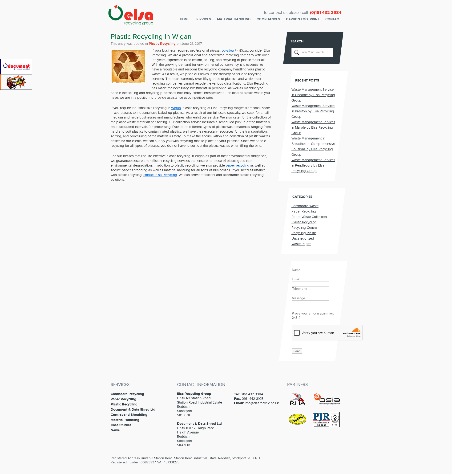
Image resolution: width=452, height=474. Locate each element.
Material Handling (233, 19)
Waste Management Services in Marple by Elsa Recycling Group (313, 127)
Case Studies (121, 425)
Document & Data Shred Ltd (133, 409)
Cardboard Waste (305, 206)
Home (185, 19)
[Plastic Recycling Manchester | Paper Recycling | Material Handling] (130, 22)
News (115, 430)
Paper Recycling (303, 211)
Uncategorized (302, 238)
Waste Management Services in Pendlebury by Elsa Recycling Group (313, 165)
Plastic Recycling (162, 43)
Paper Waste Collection (309, 217)
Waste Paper (301, 244)
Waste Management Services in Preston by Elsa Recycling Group (313, 111)
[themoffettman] (16, 88)
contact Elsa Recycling (160, 175)
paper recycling (237, 165)
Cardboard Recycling (127, 394)
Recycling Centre (304, 227)
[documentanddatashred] (16, 73)
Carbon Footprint (302, 19)
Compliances (268, 19)
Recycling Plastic (303, 233)
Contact (333, 19)
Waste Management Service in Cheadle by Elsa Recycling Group (313, 94)
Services (203, 19)
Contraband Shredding (129, 415)
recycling (227, 50)
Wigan (176, 108)
